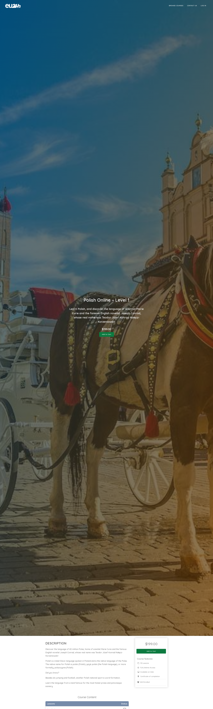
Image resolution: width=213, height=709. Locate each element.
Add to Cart (106, 334)
